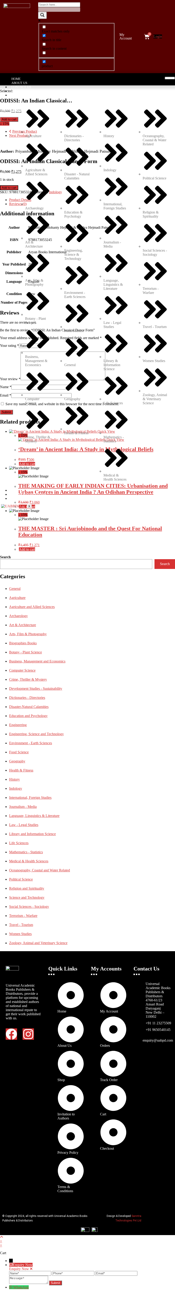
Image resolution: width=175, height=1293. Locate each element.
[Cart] (147, 36)
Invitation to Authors (31, 91)
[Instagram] (28, 1034)
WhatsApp (21, 1287)
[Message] (29, 1283)
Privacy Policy (24, 490)
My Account (125, 36)
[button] (128, 37)
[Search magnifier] (42, 15)
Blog (15, 498)
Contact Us (21, 87)
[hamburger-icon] (170, 78)
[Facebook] (11, 1034)
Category (19, 95)
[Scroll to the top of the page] (1, 1237)
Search (5, 557)
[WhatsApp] (11, 1287)
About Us (19, 83)
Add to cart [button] (27, 549)
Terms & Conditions (28, 494)
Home (16, 79)
